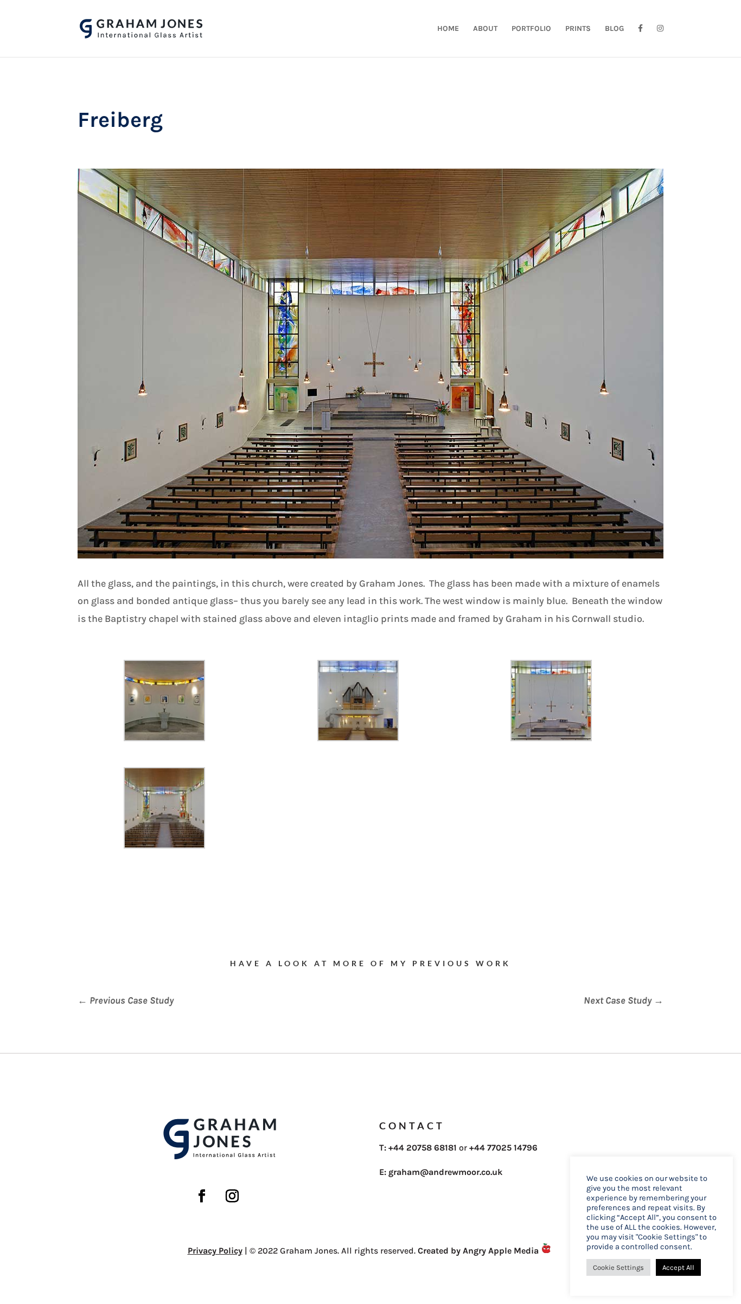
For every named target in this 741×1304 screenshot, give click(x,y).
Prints (578, 29)
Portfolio (531, 29)
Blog (614, 29)
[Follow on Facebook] (202, 1196)
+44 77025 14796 (503, 1147)
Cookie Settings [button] (618, 1267)
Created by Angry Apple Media (478, 1250)
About (485, 29)
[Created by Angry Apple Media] (546, 1250)
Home (448, 29)
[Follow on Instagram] (232, 1196)
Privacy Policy (215, 1250)
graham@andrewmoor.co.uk (445, 1172)
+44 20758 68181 (422, 1147)
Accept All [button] (678, 1267)
